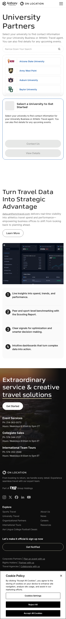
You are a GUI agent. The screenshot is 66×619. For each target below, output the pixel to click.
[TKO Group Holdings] (13, 488)
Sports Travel (9, 511)
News (43, 516)
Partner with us (26, 562)
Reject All (32, 604)
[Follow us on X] (10, 497)
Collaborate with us (30, 566)
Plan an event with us (34, 558)
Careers (44, 520)
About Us (45, 511)
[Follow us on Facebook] (16, 497)
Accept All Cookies (33, 613)
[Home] (14, 472)
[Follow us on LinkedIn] (23, 497)
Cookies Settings (33, 595)
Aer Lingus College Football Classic (19, 529)
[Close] (61, 575)
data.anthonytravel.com (16, 213)
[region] (33, 595)
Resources (46, 525)
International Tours (11, 525)
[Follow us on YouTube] (29, 497)
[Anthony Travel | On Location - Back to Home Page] (23, 3)
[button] (60, 3)
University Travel (10, 516)
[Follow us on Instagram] (4, 497)
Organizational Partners (14, 520)
